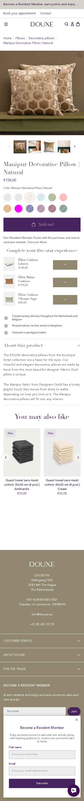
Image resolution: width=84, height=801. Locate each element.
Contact (45, 13)
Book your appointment (19, 13)
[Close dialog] (76, 719)
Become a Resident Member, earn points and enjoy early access (42, 4)
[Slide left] (75, 96)
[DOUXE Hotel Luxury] (42, 24)
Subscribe (42, 783)
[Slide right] (6, 457)
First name (15, 747)
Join (74, 711)
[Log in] (72, 24)
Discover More (37, 242)
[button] (6, 24)
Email (12, 763)
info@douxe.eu (42, 614)
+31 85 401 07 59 (42, 624)
